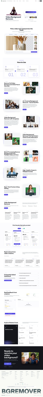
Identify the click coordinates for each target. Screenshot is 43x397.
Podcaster (21, 375)
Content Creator (21, 372)
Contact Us (11, 373)
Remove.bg (38, 374)
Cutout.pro (38, 375)
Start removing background (8, 280)
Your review (6, 307)
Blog (10, 374)
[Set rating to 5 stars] (8, 306)
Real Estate (21, 373)
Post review (10, 313)
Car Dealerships (21, 374)
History (15, 373)
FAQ (26, 372)
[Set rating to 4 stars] (7, 306)
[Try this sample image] (30, 17)
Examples (16, 376)
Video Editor (21, 376)
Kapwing (38, 376)
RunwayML (38, 373)
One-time (19, 228)
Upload (15, 372)
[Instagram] (4, 378)
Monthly (23, 228)
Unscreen (38, 372)
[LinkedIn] (3, 378)
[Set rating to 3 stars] (6, 306)
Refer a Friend (16, 374)
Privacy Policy (27, 373)
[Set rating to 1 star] (5, 306)
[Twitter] (2, 378)
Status (26, 375)
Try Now (24, 109)
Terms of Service (27, 374)
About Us (10, 372)
